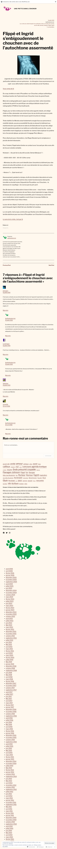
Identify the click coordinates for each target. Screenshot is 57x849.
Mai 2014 (9, 768)
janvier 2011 (10, 815)
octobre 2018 (10, 668)
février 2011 (10, 813)
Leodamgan (6, 344)
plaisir (20, 481)
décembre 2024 (11, 590)
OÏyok (44, 478)
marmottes (25, 478)
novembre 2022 (11, 614)
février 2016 (10, 731)
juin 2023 (9, 603)
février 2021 (10, 651)
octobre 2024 (10, 595)
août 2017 (9, 692)
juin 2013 (9, 779)
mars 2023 (9, 605)
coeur (20, 467)
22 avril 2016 (6, 406)
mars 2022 (9, 627)
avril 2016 (9, 727)
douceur (38, 469)
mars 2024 (9, 597)
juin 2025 (9, 588)
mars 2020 (9, 655)
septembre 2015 (11, 742)
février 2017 (10, 705)
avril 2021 (9, 647)
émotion (21, 483)
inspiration (43, 475)
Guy (17, 475)
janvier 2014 (10, 772)
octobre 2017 (10, 688)
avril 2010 (9, 835)
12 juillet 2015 (6, 292)
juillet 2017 (9, 694)
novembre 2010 (11, 820)
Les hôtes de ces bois (49, 23)
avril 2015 (9, 753)
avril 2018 (9, 677)
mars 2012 (9, 798)
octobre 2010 (10, 822)
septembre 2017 (11, 690)
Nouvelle (39, 478)
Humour (29, 475)
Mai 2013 (9, 781)
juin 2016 (9, 722)
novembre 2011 (11, 802)
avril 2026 (9, 571)
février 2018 (10, 681)
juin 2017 (9, 696)
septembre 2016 (11, 716)
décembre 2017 (11, 683)
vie (9, 483)
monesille (5, 404)
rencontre (40, 481)
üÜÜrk (25, 483)
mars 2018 (9, 679)
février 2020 (10, 657)
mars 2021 (9, 649)
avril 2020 (9, 653)
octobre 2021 (10, 636)
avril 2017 (9, 701)
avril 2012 (9, 796)
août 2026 (9, 569)
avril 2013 (9, 783)
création (4, 469)
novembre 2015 (11, 737)
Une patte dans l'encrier (25, 9)
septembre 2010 (11, 824)
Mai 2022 (9, 625)
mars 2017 (9, 703)
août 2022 (9, 618)
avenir (35, 464)
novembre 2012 (11, 785)
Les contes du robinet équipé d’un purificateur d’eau (32, 23)
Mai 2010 (9, 833)
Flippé (49, 25)
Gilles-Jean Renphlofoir (9, 475)
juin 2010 (9, 830)
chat (17, 467)
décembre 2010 (11, 818)
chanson (13, 467)
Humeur (21, 475)
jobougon (5, 291)
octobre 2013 (10, 774)
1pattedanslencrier (11, 238)
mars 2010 (9, 837)
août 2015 (9, 744)
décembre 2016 (11, 709)
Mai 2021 (9, 644)
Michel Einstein (33, 478)
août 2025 (9, 584)
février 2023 (10, 608)
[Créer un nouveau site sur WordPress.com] (28, 1)
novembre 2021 (11, 634)
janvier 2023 (10, 610)
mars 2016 (9, 729)
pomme (25, 480)
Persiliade (11, 481)
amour (19, 463)
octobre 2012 (10, 787)
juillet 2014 (9, 766)
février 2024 (10, 599)
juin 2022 (9, 623)
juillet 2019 (9, 660)
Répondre (5, 310)
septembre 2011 (11, 804)
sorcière (5, 483)
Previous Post (7, 265)
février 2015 (10, 757)
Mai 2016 (9, 724)
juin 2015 (9, 748)
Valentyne (5, 383)
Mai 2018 (9, 675)
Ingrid (53, 25)
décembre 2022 (11, 612)
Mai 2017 (9, 699)
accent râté (36, 25)
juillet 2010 (9, 828)
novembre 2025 (11, 579)
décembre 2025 (11, 577)
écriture (15, 483)
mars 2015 (9, 755)
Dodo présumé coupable (24, 469)
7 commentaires (50, 27)
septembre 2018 (11, 670)
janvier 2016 (10, 733)
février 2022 (10, 629)
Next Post (51, 265)
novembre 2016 (11, 711)
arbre (30, 464)
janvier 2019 (10, 664)
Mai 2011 (9, 807)
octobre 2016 (10, 714)
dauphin (46, 25)
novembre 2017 (11, 685)
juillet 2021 (9, 640)
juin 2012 (9, 794)
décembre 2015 (11, 735)
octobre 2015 (10, 740)
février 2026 (10, 573)
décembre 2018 (11, 666)
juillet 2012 (9, 792)
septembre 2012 (11, 789)
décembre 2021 (11, 631)
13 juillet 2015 (9, 364)
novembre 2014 (11, 763)
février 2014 (10, 770)
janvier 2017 (10, 707)
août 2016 (9, 718)
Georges (32, 472)
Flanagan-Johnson (11, 472)
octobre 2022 (10, 616)
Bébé (39, 464)
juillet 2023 (9, 601)
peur (16, 480)
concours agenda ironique (34, 466)
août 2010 (9, 826)
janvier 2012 (10, 800)
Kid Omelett (18, 478)
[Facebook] (4, 533)
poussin (30, 480)
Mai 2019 (9, 662)
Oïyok (5, 480)
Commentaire (48, 455)
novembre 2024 (11, 593)
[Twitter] (7, 533)
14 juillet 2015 (6, 385)
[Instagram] (10, 533)
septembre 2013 (11, 776)
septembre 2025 (11, 582)
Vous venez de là (8, 89)
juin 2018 (9, 673)
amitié (12, 464)
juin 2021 (9, 642)
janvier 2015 (10, 759)
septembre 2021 (11, 638)
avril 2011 (9, 809)
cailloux (6, 466)
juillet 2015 (9, 746)
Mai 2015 (9, 750)
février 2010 (10, 839)
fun (27, 472)
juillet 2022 (9, 621)
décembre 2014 (11, 761)
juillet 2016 (9, 720)
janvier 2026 (10, 575)
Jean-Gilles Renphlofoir (8, 478)
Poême (34, 480)
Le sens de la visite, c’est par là (13, 219)
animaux (42, 25)
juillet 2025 (9, 586)
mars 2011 (9, 811)
